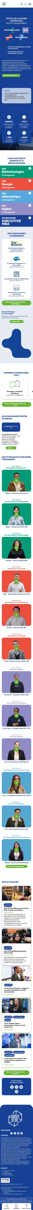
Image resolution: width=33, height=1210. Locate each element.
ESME (1, 1201)
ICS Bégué (8, 1200)
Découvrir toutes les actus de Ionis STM (15, 1072)
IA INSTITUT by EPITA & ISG (27, 1200)
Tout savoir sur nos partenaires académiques (15, 303)
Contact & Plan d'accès (9, 1170)
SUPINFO (17, 1203)
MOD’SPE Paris (15, 1200)
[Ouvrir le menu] (29, 4)
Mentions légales (8, 1173)
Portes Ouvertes (26, 1208)
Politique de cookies (8, 1174)
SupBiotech (5, 1201)
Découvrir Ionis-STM (10, 75)
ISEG (1, 1200)
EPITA (20, 1200)
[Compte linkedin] (16, 1087)
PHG (21, 1203)
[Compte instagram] (16, 1091)
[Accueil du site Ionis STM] (4, 4)
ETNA (14, 1203)
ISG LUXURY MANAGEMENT (7, 1199)
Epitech (9, 1201)
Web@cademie (3, 1203)
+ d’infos (10, 448)
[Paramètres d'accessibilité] (22, 4)
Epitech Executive (22, 1201)
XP (11, 1200)
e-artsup (8, 1203)
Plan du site (6, 1172)
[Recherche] (26, 4)
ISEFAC (4, 1200)
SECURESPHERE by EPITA (27, 1203)
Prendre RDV (15, 321)
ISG (1, 1199)
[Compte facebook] (12, 1087)
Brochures (6, 1208)
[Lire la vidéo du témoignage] (16, 480)
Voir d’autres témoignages (15, 866)
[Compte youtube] (21, 1087)
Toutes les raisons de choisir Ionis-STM (15, 404)
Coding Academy (29, 1201)
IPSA (11, 1203)
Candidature (16, 1208)
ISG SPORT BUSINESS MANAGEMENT (21, 1199)
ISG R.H (30, 1199)
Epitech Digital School (15, 1201)
